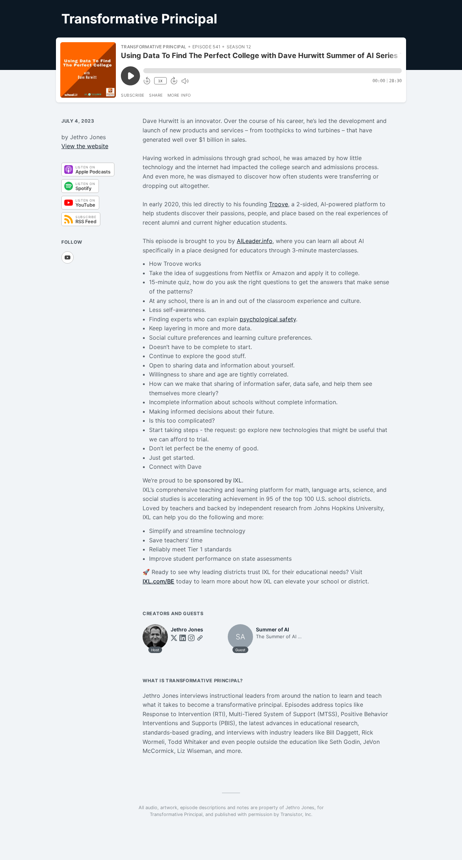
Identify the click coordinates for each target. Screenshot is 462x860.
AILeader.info (255, 240)
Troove (278, 204)
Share (156, 95)
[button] (272, 70)
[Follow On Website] (200, 638)
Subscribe (133, 95)
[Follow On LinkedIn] (182, 638)
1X (160, 81)
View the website (84, 146)
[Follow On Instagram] (191, 638)
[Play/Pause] (88, 70)
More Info (179, 95)
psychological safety (268, 319)
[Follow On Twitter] (174, 638)
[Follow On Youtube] (67, 257)
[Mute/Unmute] (184, 81)
